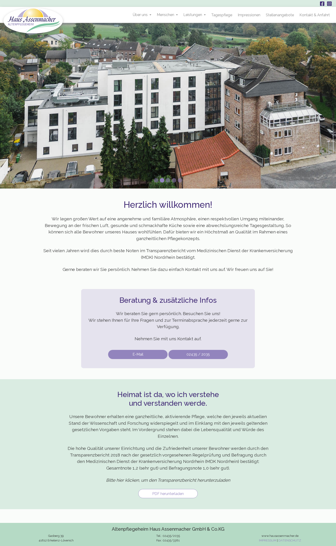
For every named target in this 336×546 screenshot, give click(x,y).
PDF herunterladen (168, 494)
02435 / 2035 (198, 354)
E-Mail (138, 354)
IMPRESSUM (267, 540)
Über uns (140, 15)
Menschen (165, 15)
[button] (25, 106)
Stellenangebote (280, 15)
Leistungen (192, 15)
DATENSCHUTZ (289, 540)
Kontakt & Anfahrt (314, 15)
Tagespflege (221, 15)
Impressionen (249, 15)
